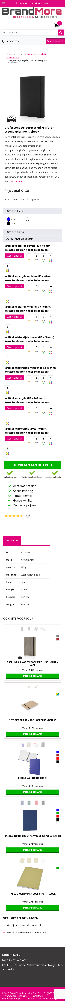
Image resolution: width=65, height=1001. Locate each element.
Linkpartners (37, 996)
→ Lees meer (18, 181)
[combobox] (33, 33)
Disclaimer (23, 996)
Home (9, 54)
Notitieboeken (12, 58)
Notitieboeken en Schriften (36, 54)
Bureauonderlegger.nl (13, 998)
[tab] (12, 540)
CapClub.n (31, 998)
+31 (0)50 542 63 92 (52, 993)
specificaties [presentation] (12, 540)
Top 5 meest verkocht (14, 960)
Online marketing (47, 998)
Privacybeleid (9, 996)
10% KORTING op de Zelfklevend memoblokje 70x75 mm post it (32, 967)
